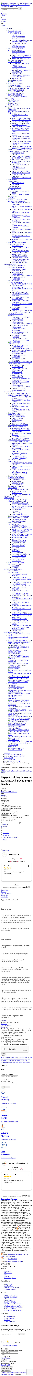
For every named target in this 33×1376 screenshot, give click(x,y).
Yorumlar (3, 892)
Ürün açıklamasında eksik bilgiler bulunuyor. (16, 1039)
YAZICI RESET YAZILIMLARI (14, 1305)
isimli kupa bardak (17, 1059)
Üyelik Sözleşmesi (9, 1318)
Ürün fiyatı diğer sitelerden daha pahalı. (14, 1043)
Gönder (3, 1053)
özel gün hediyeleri (6, 1059)
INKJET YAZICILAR (11, 1295)
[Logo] (16, 6)
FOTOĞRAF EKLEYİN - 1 (9, 813)
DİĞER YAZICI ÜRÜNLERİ (13, 1307)
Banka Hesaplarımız (10, 1278)
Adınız (3, 1069)
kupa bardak (28, 1057)
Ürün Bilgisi (4, 890)
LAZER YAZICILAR (10, 1297)
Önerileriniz (4, 895)
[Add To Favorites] (16, 829)
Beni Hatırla (6, 1356)
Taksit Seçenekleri (6, 893)
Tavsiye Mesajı (5, 1080)
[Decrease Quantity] (2, 823)
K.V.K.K (7, 1320)
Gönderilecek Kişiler (7, 1074)
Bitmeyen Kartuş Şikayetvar (9, 1199)
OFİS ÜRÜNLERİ (10, 1308)
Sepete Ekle (4, 824)
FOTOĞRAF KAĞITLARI (12, 1303)
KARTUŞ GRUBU (10, 1302)
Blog (5, 1274)
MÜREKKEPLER (9, 1300)
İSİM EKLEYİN (6, 810)
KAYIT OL (21, 1334)
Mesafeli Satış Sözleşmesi (11, 1287)
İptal (2, 1087)
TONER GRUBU (9, 1298)
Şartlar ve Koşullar (9, 1321)
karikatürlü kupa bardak (14, 1060)
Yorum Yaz (4, 1024)
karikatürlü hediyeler (12, 1062)
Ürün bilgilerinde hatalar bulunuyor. (13, 1041)
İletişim (6, 1276)
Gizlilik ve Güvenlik (10, 1289)
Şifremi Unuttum (5, 1358)
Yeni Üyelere (11, 1)
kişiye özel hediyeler (18, 1057)
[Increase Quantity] (20, 823)
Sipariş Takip (8, 1284)
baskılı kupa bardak (24, 1062)
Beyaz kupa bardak (6, 1057)
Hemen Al (4, 826)
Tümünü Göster (16, 561)
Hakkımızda (7, 1271)
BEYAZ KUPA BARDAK (9, 792)
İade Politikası (8, 1286)
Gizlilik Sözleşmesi (9, 1316)
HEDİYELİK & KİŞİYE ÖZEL (13, 1310)
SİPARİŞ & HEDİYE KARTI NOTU (12, 817)
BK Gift (3, 795)
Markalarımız (8, 1273)
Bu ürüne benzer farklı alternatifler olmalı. (15, 1044)
